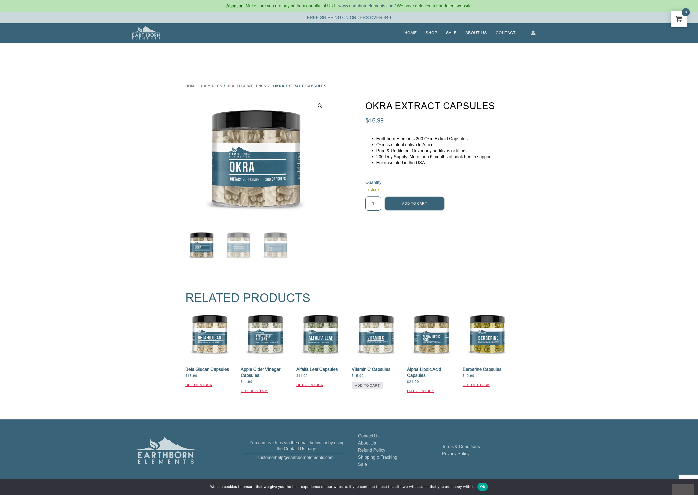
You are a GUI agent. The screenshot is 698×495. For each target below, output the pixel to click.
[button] (320, 106)
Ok (482, 486)
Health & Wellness (248, 86)
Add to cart (414, 203)
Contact (506, 33)
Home (410, 33)
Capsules (211, 86)
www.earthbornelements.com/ (367, 6)
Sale (451, 33)
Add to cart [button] (367, 385)
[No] (683, 489)
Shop (431, 33)
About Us (476, 33)
